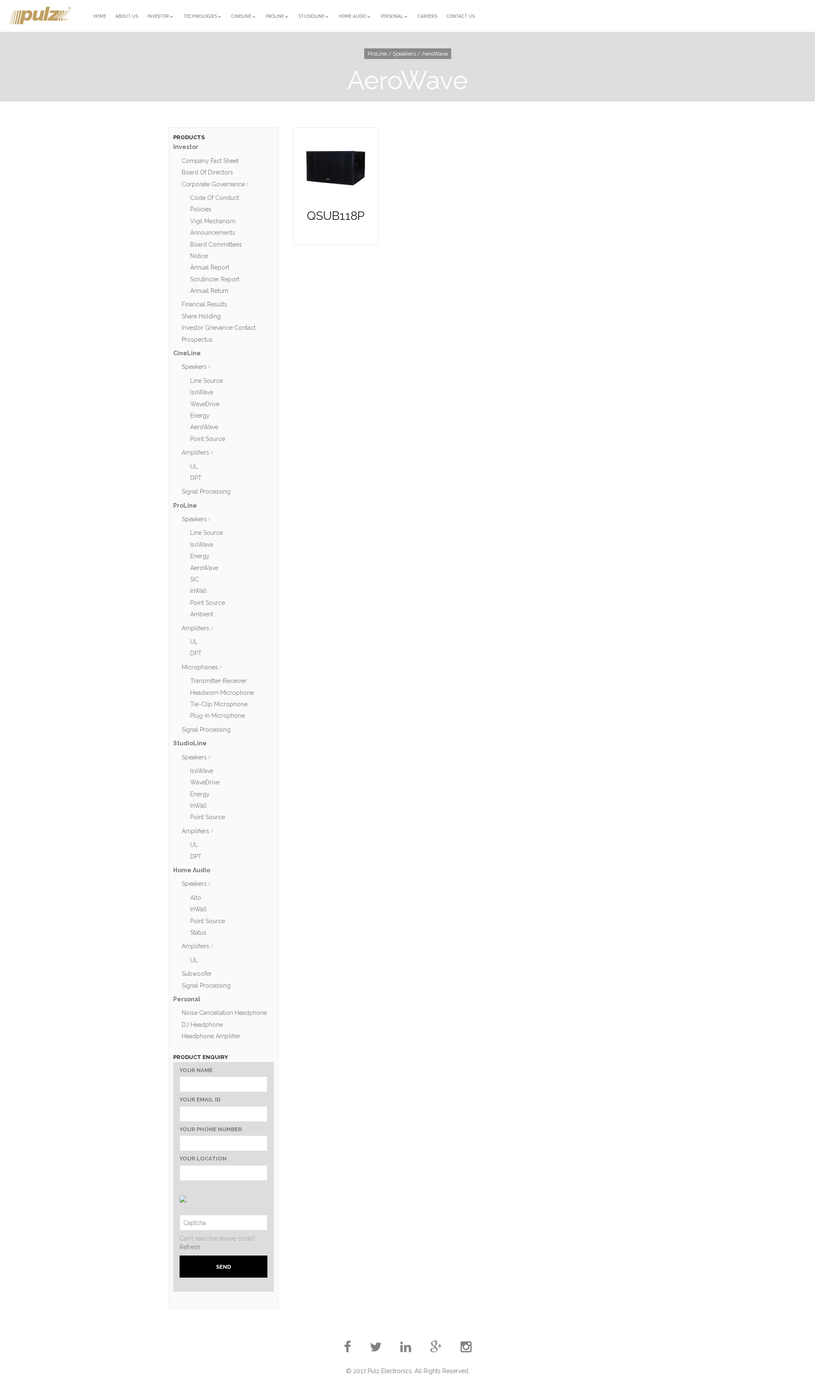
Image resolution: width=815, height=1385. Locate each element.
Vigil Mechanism (213, 221)
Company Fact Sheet (210, 160)
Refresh (190, 1247)
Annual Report (209, 267)
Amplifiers (195, 452)
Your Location (203, 1158)
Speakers (194, 366)
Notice (199, 256)
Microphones (200, 667)
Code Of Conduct (214, 197)
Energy (200, 415)
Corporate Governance (213, 184)
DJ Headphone (202, 1024)
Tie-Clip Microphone (218, 704)
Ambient (201, 614)
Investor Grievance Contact (219, 327)
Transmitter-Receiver (218, 680)
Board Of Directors (207, 172)
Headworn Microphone (222, 692)
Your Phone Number (211, 1129)
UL (194, 466)
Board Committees (216, 244)
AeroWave (204, 427)
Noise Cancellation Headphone (224, 1012)
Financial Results (204, 304)
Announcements (212, 232)
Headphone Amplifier (211, 1036)
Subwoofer (197, 973)
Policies (200, 209)
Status (198, 932)
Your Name (196, 1070)
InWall (198, 590)
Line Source (206, 380)
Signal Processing (206, 491)
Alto (195, 897)
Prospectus (197, 339)
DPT (196, 478)
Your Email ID (200, 1099)
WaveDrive (204, 404)
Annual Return (209, 290)
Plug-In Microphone (217, 715)
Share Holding (201, 316)
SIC (194, 579)
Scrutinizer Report (214, 279)
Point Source (207, 438)
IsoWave (201, 392)
